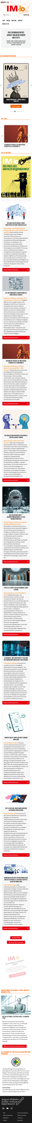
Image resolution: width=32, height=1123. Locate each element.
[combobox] (12, 15)
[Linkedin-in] (3, 1108)
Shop (3, 21)
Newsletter (5, 24)
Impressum (20, 1117)
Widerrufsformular (21, 1115)
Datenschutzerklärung (22, 1112)
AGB (4, 1112)
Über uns (14, 21)
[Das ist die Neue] (16, 176)
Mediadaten (6, 1117)
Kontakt (20, 21)
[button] (1, 85)
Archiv (8, 21)
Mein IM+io (3, 2)
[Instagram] (11, 1108)
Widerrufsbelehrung (7, 1115)
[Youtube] (7, 1108)
